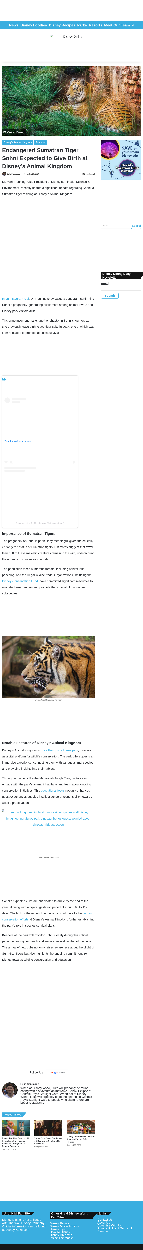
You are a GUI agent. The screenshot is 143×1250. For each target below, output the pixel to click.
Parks (82, 25)
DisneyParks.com (17, 1229)
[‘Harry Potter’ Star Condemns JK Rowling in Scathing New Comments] (48, 1128)
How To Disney (60, 1232)
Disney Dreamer (61, 1235)
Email (105, 283)
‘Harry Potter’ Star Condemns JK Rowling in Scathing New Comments (48, 1141)
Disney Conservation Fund (20, 581)
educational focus (53, 790)
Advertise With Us (109, 1225)
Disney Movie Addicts (64, 1226)
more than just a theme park (59, 750)
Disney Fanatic (60, 1223)
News (13, 25)
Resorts (95, 25)
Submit (110, 295)
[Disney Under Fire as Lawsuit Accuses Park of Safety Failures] (81, 1127)
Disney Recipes (62, 25)
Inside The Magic (61, 1238)
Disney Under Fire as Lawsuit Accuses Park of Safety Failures (81, 1139)
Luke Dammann (13, 174)
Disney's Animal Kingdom (18, 142)
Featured (40, 142)
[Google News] (57, 1072)
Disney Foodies (33, 25)
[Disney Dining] (71, 45)
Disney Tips (57, 1229)
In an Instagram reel (15, 298)
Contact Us (105, 1219)
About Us (103, 1222)
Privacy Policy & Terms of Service (114, 1230)
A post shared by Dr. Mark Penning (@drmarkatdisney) (40, 523)
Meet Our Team (117, 25)
